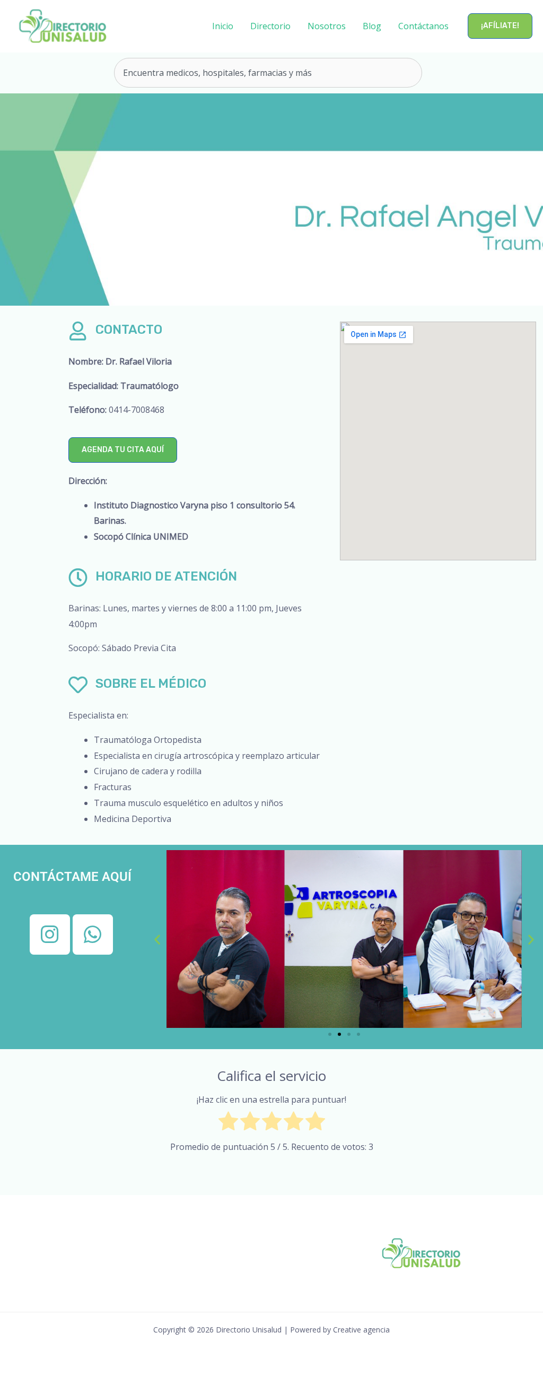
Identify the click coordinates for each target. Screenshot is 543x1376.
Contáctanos (423, 26)
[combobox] (268, 73)
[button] (500, 26)
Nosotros (327, 26)
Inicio (222, 26)
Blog (372, 26)
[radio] (228, 1123)
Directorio (270, 26)
